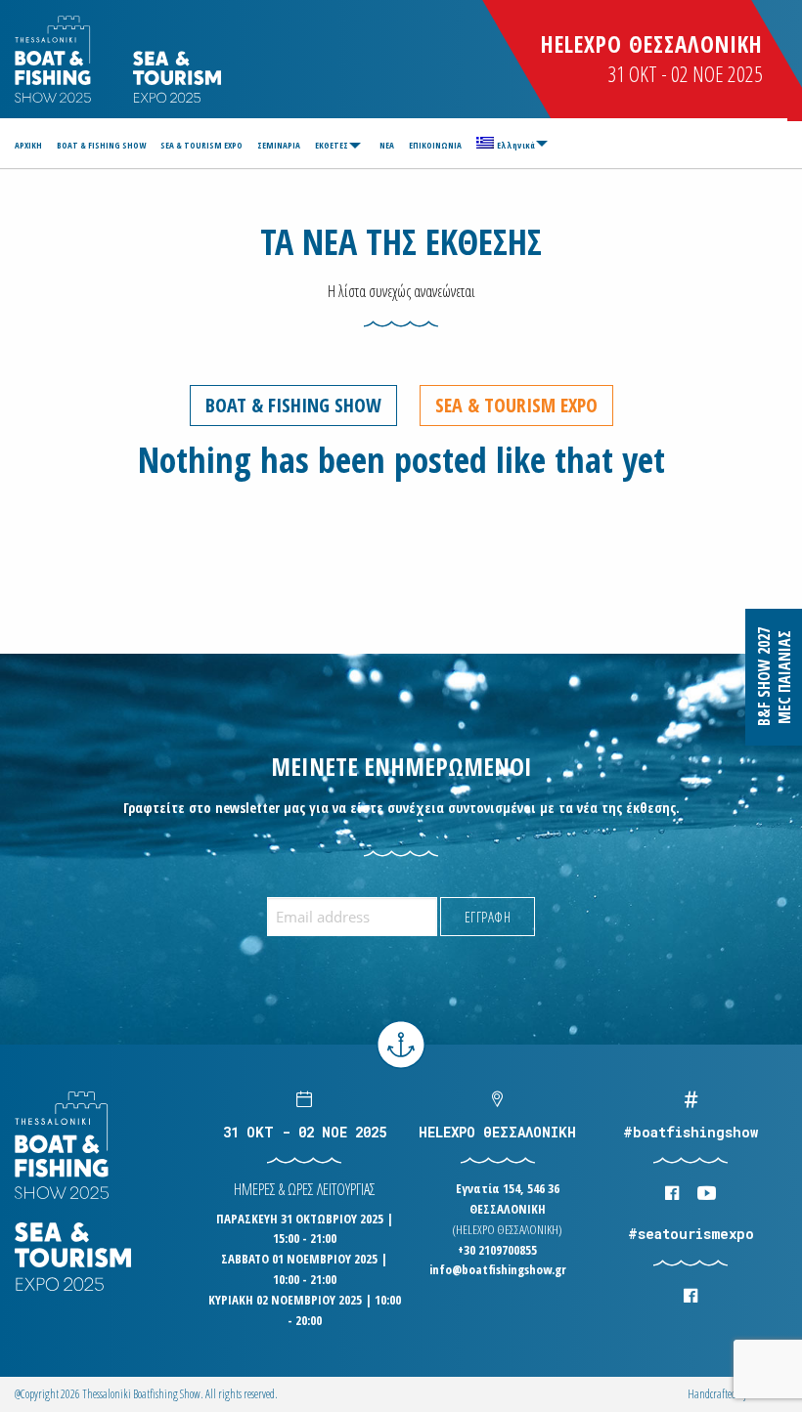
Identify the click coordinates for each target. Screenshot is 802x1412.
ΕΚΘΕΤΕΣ (331, 145)
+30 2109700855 (497, 1250)
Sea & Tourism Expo (516, 405)
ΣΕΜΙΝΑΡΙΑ (278, 145)
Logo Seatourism (177, 77)
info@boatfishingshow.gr (497, 1269)
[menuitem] (31, 145)
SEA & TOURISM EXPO (201, 145)
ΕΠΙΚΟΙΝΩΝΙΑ (435, 145)
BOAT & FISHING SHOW (101, 145)
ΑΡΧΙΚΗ (28, 145)
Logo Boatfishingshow (54, 59)
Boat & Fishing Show (293, 405)
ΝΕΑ (386, 145)
